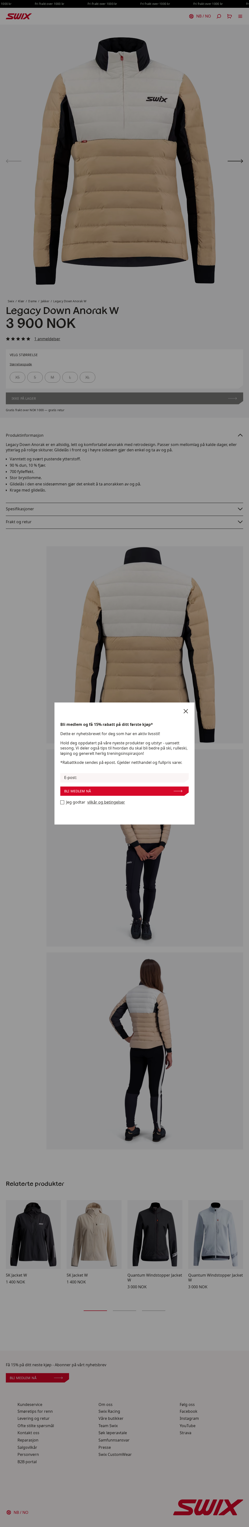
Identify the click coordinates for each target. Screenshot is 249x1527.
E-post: (70, 777)
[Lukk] (186, 711)
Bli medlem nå (77, 791)
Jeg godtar (95, 802)
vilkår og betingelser (106, 802)
